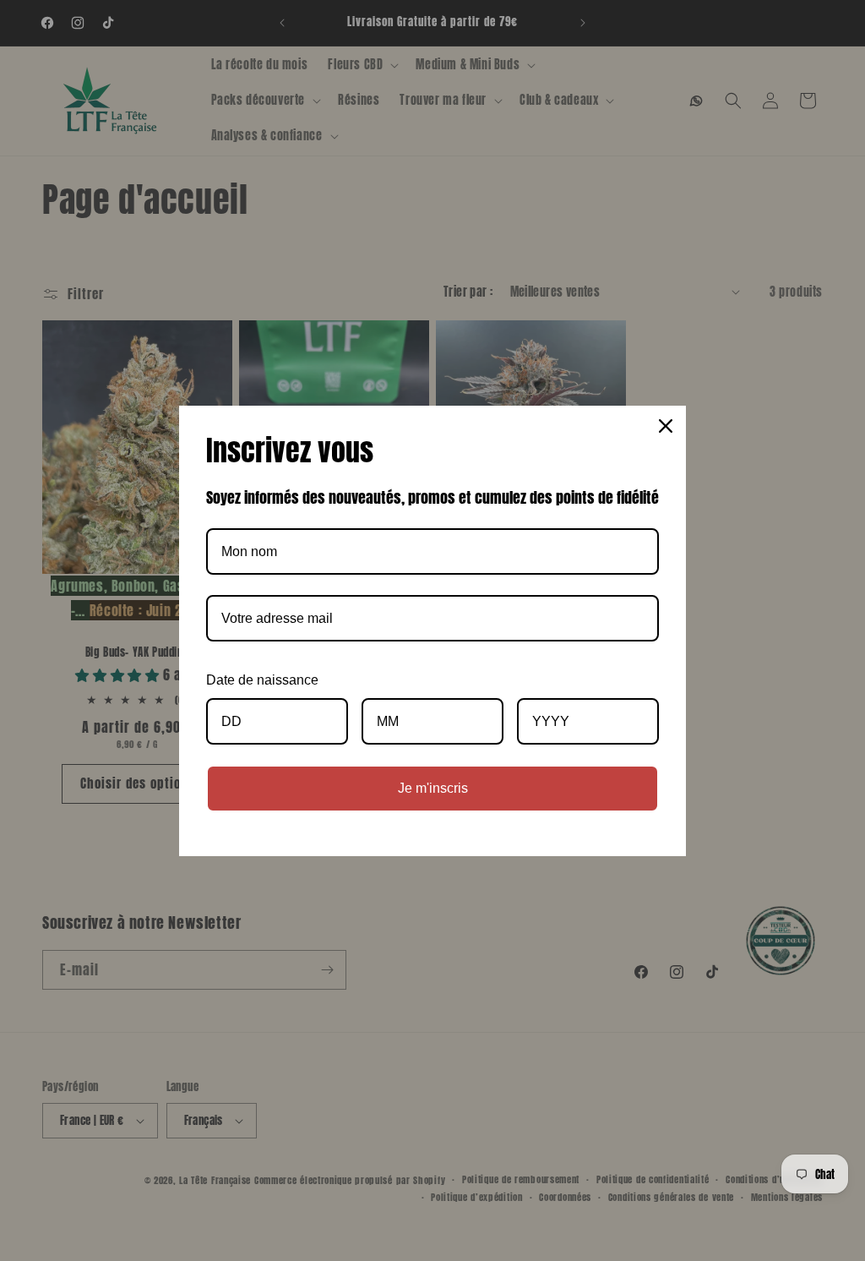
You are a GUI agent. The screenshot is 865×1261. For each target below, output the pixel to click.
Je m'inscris (433, 788)
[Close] (665, 426)
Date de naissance (262, 680)
